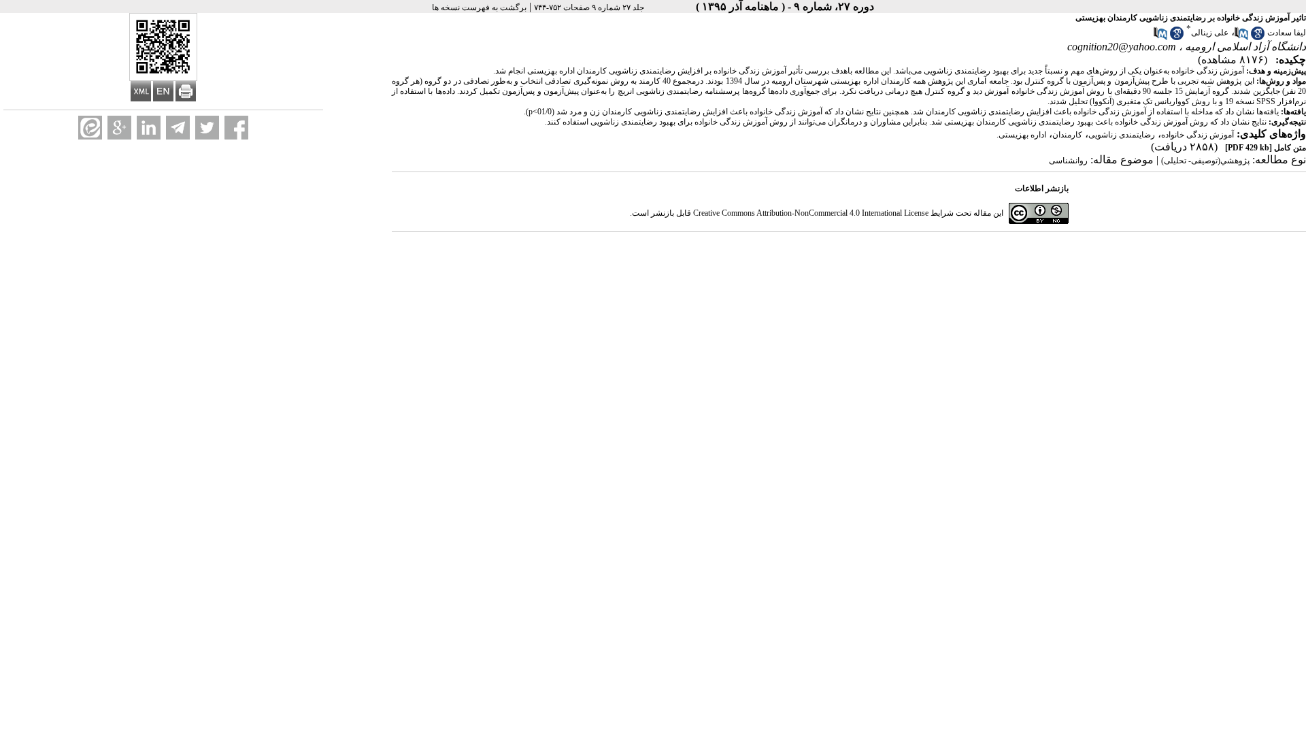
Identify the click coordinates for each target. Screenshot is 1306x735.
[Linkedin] (149, 128)
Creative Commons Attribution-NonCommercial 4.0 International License (810, 213)
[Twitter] (207, 128)
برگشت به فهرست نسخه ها (479, 7)
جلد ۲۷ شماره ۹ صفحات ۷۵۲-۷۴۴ (589, 7)
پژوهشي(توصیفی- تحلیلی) (1205, 160)
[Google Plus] (119, 128)
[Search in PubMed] (1241, 37)
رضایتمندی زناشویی (1121, 135)
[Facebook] (236, 128)
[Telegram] (178, 128)
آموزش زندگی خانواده (1197, 135)
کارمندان (1067, 135)
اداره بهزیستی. (1021, 135)
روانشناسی (1068, 160)
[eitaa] (90, 128)
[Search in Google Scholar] (1258, 37)
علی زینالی (1209, 32)
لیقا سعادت (1286, 32)
